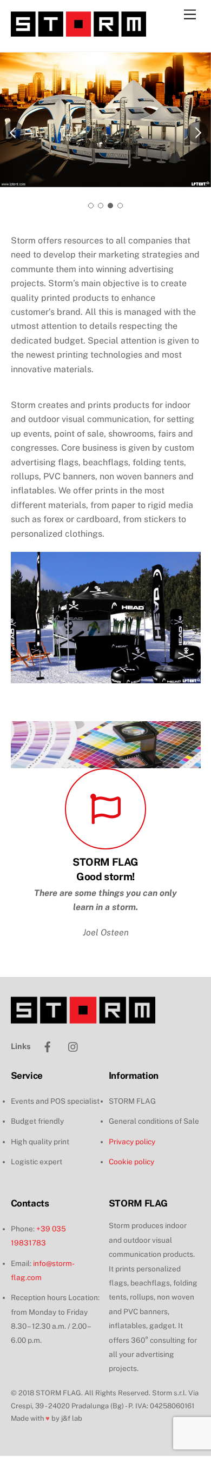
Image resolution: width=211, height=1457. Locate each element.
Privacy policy (132, 1141)
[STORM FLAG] (78, 31)
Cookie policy (131, 1161)
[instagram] (73, 1045)
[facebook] (47, 1045)
